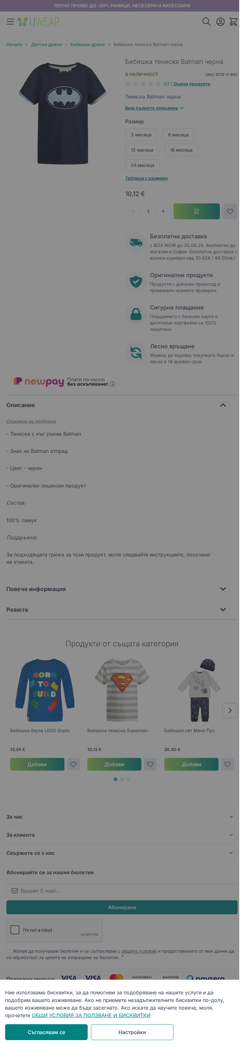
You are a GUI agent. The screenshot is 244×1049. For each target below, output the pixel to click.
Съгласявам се (46, 1032)
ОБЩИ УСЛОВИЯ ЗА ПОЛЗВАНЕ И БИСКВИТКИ (91, 1015)
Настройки (132, 1032)
